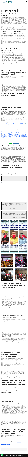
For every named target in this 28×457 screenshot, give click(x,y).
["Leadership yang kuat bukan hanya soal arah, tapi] (24, 138)
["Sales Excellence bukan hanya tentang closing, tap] (17, 138)
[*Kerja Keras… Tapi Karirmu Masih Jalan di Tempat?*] (11, 130)
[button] (2, 455)
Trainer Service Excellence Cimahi (6, 444)
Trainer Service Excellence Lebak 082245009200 (21, 449)
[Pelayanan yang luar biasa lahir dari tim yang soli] (11, 138)
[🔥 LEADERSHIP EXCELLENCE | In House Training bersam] (4, 130)
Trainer (11, 446)
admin (3, 446)
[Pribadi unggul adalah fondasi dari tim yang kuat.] (4, 138)
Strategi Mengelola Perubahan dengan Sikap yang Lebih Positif (7, 449)
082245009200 (19, 442)
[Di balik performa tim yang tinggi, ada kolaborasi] (24, 130)
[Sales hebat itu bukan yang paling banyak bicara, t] (17, 130)
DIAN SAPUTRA (15, 97)
